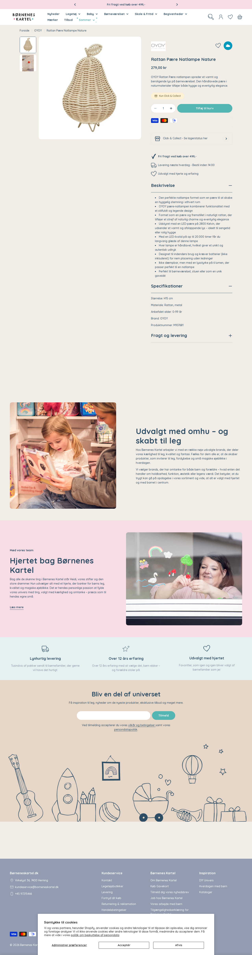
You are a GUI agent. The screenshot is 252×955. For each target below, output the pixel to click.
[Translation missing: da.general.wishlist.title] (230, 17)
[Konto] (221, 17)
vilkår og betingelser (142, 725)
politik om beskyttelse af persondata (95, 935)
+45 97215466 (23, 894)
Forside (24, 30)
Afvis (178, 945)
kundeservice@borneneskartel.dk (37, 887)
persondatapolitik (125, 729)
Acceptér (124, 945)
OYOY (38, 30)
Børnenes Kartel (30, 945)
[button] (75, 4)
